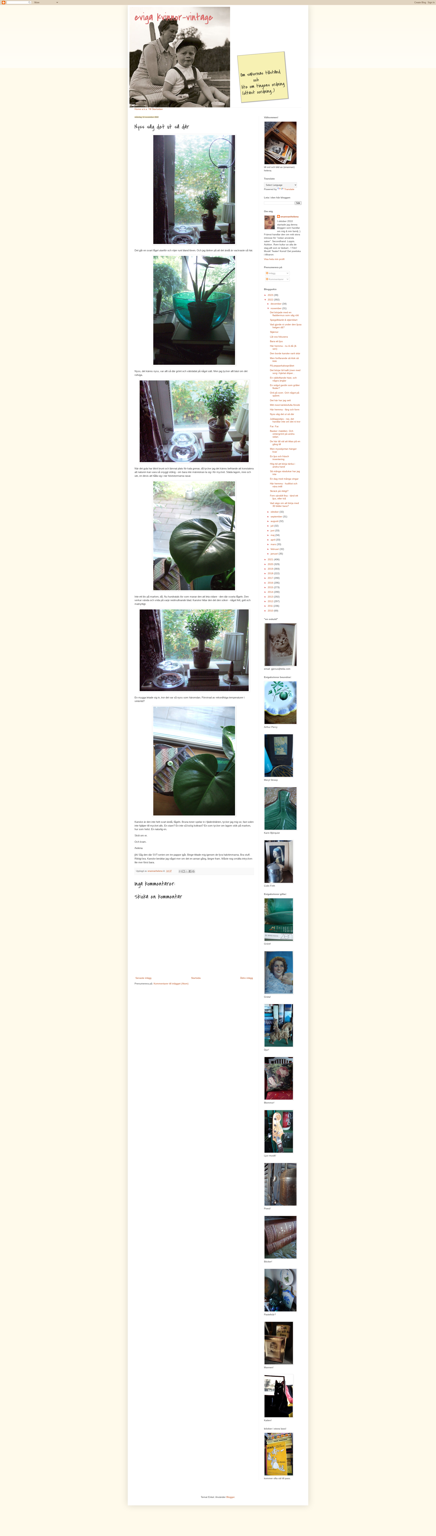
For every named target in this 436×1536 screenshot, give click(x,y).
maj (273, 535)
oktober (275, 511)
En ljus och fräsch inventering (279, 458)
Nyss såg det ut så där (282, 414)
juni (273, 530)
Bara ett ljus (276, 341)
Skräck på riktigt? (279, 491)
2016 (271, 582)
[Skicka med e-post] (180, 871)
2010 (271, 610)
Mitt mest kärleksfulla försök (285, 405)
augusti (275, 521)
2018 (271, 573)
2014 (271, 592)
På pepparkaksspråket (282, 365)
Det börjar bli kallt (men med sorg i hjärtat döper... (285, 371)
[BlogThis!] (183, 871)
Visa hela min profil (274, 259)
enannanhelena (290, 216)
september (277, 516)
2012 (271, 601)
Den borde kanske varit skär (285, 353)
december (276, 303)
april (273, 539)
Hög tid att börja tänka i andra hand (282, 465)
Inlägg (271, 273)
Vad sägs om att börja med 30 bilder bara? (284, 504)
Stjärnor (274, 332)
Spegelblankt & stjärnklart (283, 319)
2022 (271, 299)
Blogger (230, 1497)
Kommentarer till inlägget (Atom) (171, 983)
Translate (289, 189)
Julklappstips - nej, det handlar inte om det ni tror (285, 420)
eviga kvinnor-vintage (174, 17)
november (276, 308)
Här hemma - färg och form (284, 409)
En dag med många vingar (284, 478)
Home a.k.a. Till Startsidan (149, 109)
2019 (271, 568)
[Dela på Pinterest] (193, 871)
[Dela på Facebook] (190, 871)
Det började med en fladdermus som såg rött (284, 314)
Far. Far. (274, 426)
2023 (271, 295)
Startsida (196, 978)
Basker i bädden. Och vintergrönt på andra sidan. (282, 434)
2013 (271, 596)
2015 (271, 587)
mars (274, 544)
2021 (271, 559)
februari (275, 549)
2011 (271, 605)
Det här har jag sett (280, 400)
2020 (271, 564)
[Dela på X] (187, 871)
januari (275, 553)
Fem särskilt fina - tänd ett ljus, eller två (284, 497)
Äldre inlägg (246, 978)
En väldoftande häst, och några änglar (283, 379)
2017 (271, 578)
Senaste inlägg (143, 978)
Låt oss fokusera (279, 336)
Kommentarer (276, 279)
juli (272, 525)
